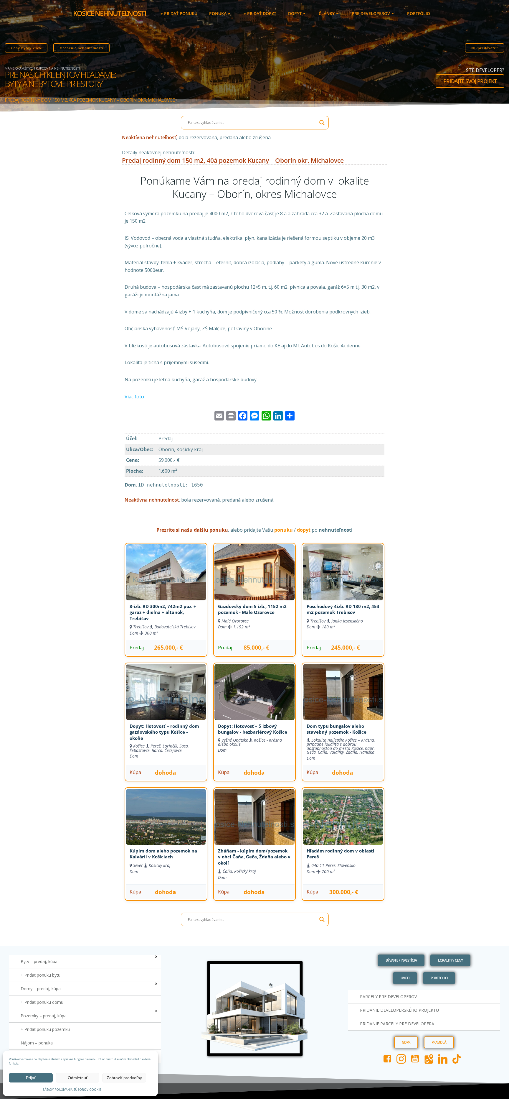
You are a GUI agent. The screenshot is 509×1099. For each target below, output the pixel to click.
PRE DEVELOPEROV (371, 13)
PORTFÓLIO (418, 13)
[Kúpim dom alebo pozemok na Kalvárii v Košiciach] (166, 824)
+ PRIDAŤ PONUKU (179, 13)
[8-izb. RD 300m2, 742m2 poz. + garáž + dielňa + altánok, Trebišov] (166, 579)
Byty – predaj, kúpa (39, 961)
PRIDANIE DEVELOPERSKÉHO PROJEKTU (399, 1010)
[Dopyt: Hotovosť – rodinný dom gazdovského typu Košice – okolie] (166, 699)
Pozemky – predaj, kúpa (44, 1015)
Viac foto (134, 396)
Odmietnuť (77, 1077)
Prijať (31, 1077)
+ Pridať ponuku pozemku (45, 1029)
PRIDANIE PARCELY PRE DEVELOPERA (397, 1023)
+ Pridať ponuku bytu (40, 975)
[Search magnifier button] (322, 123)
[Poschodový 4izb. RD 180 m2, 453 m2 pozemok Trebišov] (343, 579)
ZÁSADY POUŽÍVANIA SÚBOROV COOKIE (71, 1089)
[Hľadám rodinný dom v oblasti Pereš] (343, 824)
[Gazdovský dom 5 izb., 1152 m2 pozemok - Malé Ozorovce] (254, 579)
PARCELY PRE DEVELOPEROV (388, 996)
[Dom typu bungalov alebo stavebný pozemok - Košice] (343, 699)
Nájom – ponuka (37, 1043)
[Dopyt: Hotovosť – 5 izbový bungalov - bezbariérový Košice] (254, 699)
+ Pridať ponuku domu (42, 1002)
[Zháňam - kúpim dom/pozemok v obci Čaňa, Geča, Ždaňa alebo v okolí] (254, 824)
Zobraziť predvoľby (124, 1077)
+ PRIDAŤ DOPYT (260, 13)
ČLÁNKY (327, 13)
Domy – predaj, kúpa (41, 988)
